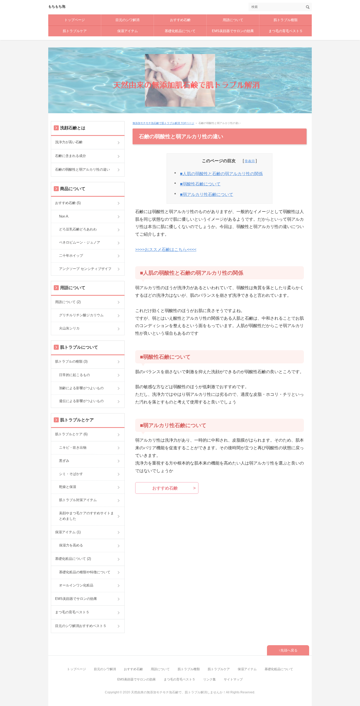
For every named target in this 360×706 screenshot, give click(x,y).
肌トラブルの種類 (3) (71, 361)
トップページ (74, 20)
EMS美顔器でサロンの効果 (233, 31)
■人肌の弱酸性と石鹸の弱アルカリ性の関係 (221, 173)
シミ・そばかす (71, 474)
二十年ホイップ (71, 256)
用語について (233, 20)
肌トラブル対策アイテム (78, 500)
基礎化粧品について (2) (73, 559)
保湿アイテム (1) (68, 532)
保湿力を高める (71, 545)
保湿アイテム (127, 31)
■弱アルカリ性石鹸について (206, 194)
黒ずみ (64, 461)
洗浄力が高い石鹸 (68, 142)
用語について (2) (68, 302)
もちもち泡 (56, 6)
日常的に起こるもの (74, 375)
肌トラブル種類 (286, 20)
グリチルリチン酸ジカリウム (81, 315)
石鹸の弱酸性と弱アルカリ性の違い (82, 169)
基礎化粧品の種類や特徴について (84, 572)
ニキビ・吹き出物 (72, 448)
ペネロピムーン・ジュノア (79, 242)
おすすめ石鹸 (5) (68, 203)
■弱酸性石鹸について (200, 184)
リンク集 (209, 679)
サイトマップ (233, 679)
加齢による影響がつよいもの (81, 388)
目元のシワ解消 (127, 20)
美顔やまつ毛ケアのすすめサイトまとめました (86, 516)
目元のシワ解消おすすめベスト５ (80, 626)
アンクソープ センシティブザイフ (85, 269)
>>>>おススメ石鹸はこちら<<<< (165, 249)
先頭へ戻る (289, 650)
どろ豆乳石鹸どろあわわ (78, 229)
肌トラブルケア (75, 31)
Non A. (64, 216)
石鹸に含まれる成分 (70, 156)
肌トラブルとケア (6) (71, 434)
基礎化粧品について (180, 31)
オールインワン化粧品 (76, 585)
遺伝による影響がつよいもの (81, 401)
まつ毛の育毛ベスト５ (286, 31)
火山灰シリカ (69, 328)
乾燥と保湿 (67, 487)
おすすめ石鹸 (180, 20)
